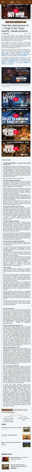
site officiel (18, 54)
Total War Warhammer (8, 412)
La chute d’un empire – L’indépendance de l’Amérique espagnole (8, 420)
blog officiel (23, 55)
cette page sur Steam (8, 53)
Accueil (12, 415)
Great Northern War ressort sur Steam (11, 427)
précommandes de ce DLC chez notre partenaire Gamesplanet (16, 60)
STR (25, 22)
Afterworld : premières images (9, 435)
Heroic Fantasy (18, 22)
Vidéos (12, 22)
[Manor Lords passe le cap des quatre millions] (26, 444)
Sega (25, 410)
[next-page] (23, 450)
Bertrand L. (6, 33)
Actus (7, 22)
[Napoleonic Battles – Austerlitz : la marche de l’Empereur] (5, 459)
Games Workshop (18, 410)
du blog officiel (24, 52)
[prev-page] (9, 450)
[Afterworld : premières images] (26, 437)
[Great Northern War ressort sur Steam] (26, 429)
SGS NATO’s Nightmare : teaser (23, 419)
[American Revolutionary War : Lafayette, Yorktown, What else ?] (5, 467)
